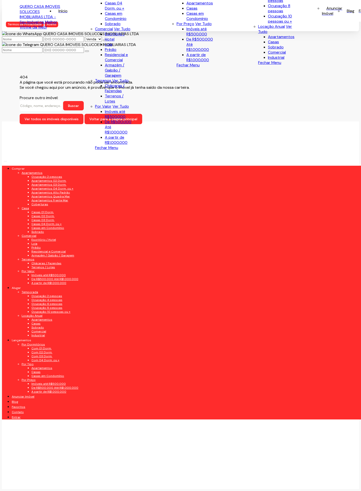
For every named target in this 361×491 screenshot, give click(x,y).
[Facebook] (56, 191)
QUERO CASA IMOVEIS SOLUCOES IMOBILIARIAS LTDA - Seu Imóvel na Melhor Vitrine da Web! (40, 17)
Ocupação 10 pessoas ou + (280, 19)
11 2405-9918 (37, 342)
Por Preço (185, 23)
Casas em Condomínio (197, 16)
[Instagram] (56, 217)
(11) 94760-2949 (41, 332)
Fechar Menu (269, 62)
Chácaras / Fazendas (115, 88)
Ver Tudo (203, 23)
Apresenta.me (32, 482)
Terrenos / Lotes (114, 98)
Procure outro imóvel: (39, 97)
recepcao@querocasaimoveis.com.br (59, 352)
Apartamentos (281, 36)
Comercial (277, 52)
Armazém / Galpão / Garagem (114, 70)
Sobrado (276, 47)
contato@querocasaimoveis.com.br (58, 362)
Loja (108, 44)
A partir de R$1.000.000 (197, 57)
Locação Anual (271, 26)
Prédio (110, 49)
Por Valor (103, 106)
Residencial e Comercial (116, 57)
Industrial (276, 57)
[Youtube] (56, 200)
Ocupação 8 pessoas (279, 8)
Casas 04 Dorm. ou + (114, 5)
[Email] (56, 209)
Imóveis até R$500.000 (196, 31)
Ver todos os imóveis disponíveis (52, 119)
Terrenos (103, 80)
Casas (273, 42)
